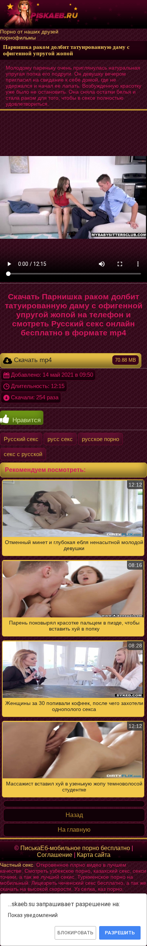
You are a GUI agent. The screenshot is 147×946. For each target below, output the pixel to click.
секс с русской (23, 454)
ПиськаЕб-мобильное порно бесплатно (75, 848)
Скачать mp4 (74, 360)
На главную (74, 829)
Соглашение (54, 855)
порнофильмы (18, 38)
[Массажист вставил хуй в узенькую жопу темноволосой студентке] (73, 638)
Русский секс (21, 439)
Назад (74, 815)
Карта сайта (93, 855)
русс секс (60, 439)
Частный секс (16, 865)
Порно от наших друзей (29, 32)
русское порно (100, 439)
